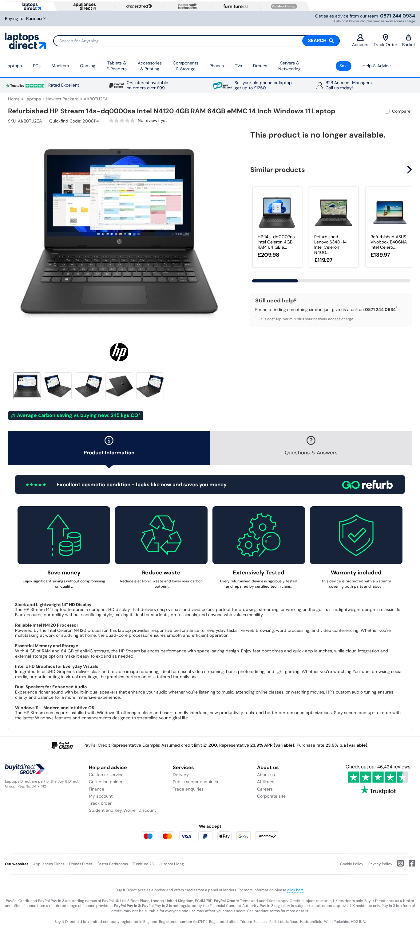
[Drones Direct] (138, 6)
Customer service (106, 774)
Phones (216, 65)
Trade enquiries (188, 789)
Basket (408, 44)
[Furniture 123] (234, 6)
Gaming (87, 65)
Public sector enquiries (195, 781)
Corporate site (271, 796)
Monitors (60, 65)
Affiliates (265, 781)
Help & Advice (377, 65)
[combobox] (196, 41)
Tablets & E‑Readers (116, 66)
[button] (226, 229)
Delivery (181, 774)
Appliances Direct (48, 863)
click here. (295, 890)
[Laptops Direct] (30, 6)
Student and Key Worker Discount (122, 810)
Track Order (385, 44)
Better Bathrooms (112, 863)
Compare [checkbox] (401, 111)
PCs (37, 65)
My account (101, 796)
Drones (260, 65)
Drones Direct (81, 863)
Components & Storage (185, 66)
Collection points (105, 781)
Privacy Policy (380, 863)
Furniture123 (143, 863)
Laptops (14, 65)
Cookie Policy (351, 863)
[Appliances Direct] (83, 6)
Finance (96, 789)
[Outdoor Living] (283, 6)
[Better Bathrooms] (186, 6)
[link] (138, 120)
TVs (238, 65)
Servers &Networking (289, 66)
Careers (265, 789)
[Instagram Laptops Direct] (398, 865)
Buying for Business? (25, 18)
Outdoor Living (171, 863)
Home (14, 99)
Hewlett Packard (62, 99)
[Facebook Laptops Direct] (409, 865)
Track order (100, 803)
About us (266, 774)
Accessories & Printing (150, 66)
